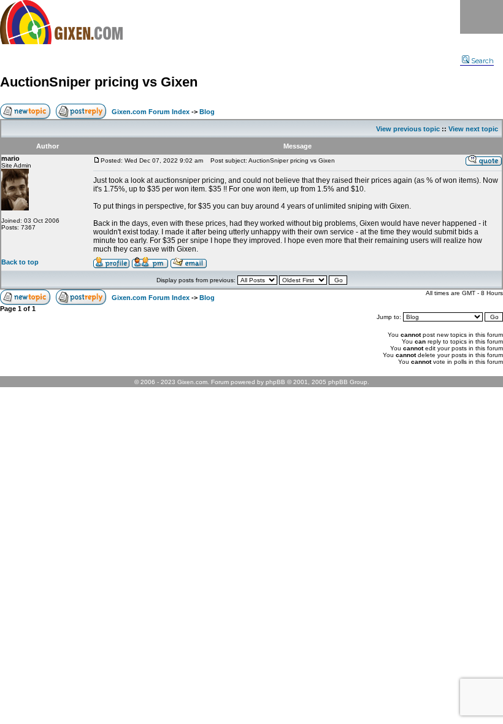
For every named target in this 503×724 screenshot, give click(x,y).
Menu (481, 17)
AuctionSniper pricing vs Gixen (99, 82)
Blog (207, 111)
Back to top (20, 262)
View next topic (473, 129)
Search (482, 60)
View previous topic (408, 129)
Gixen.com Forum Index (151, 111)
